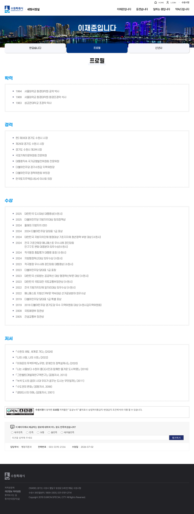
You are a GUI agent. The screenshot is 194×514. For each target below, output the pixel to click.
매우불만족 (69, 432)
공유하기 (177, 36)
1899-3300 (51, 492)
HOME (161, 3)
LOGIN (173, 3)
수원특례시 (15, 476)
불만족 (54, 432)
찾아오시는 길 (11, 495)
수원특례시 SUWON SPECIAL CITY (33, 9)
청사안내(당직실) (12, 499)
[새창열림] (20, 412)
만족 (31, 432)
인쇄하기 (186, 36)
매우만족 (18, 432)
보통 (42, 432)
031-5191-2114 (65, 492)
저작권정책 (9, 487)
